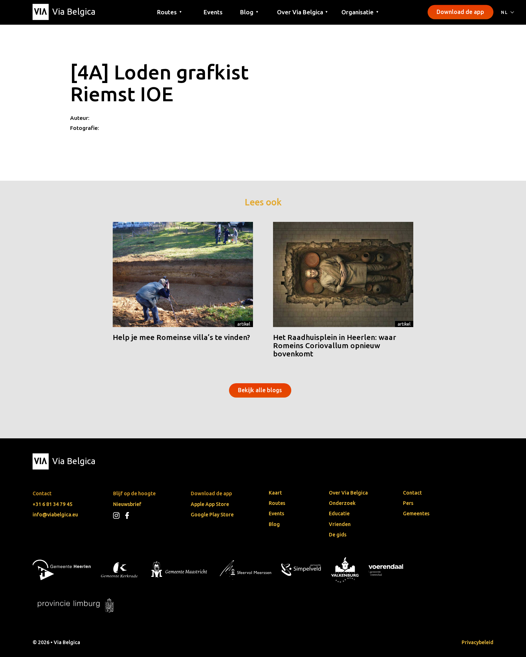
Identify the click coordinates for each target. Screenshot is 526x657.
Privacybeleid (477, 642)
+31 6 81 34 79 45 (52, 504)
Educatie (339, 513)
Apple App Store (210, 504)
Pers (408, 503)
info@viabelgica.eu (55, 514)
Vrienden (340, 524)
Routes (277, 503)
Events (213, 11)
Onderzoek (342, 503)
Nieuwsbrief (127, 504)
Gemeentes (416, 513)
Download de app (460, 12)
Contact (412, 493)
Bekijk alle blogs (260, 390)
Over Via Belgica (348, 493)
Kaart (275, 493)
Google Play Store (212, 514)
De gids (337, 534)
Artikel (243, 323)
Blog (274, 524)
